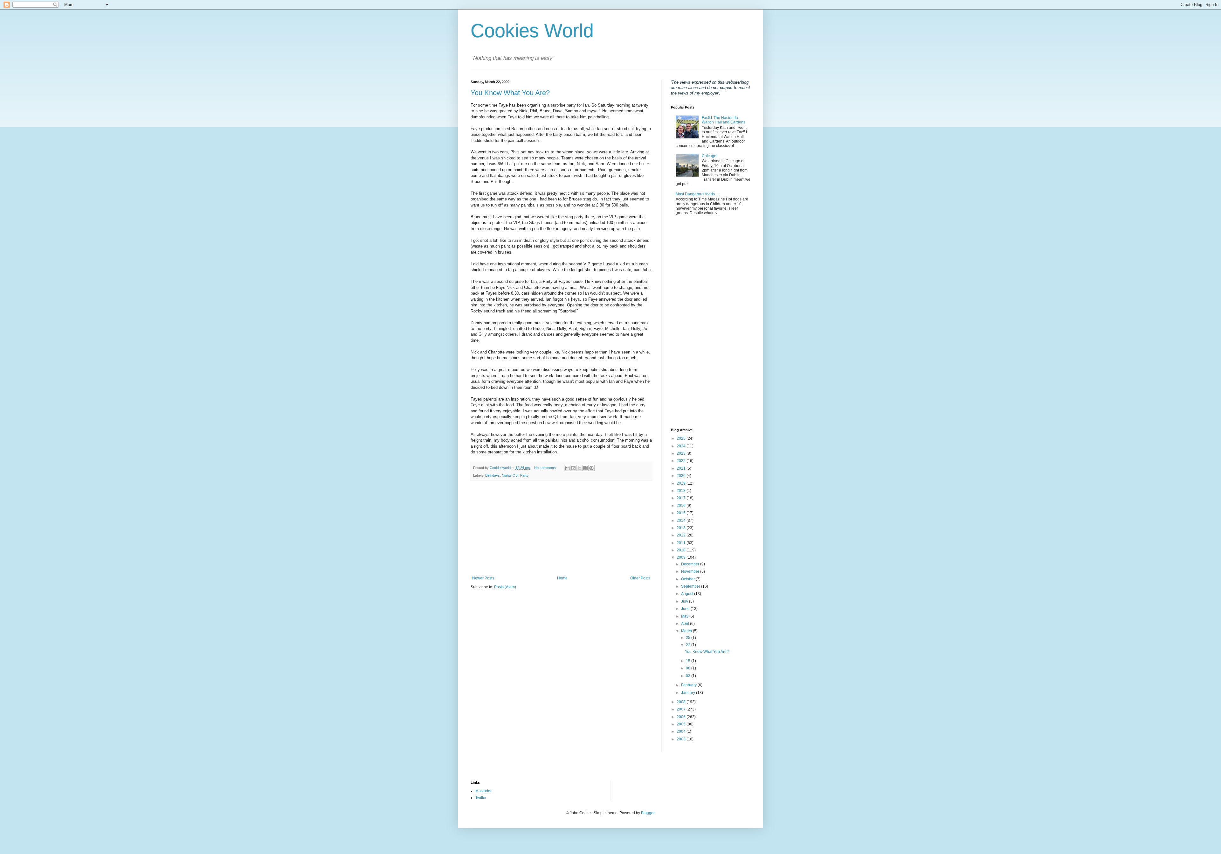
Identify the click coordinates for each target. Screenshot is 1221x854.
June (686, 608)
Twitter (480, 797)
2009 (681, 557)
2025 (681, 438)
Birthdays (492, 475)
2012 (681, 535)
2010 (681, 550)
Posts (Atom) (505, 587)
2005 (681, 724)
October (688, 579)
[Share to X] (579, 468)
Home (562, 578)
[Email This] (567, 468)
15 (688, 661)
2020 (681, 475)
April (685, 623)
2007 (681, 709)
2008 (681, 702)
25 (688, 637)
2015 (681, 513)
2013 (681, 528)
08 (688, 668)
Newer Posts (483, 578)
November (690, 571)
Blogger (647, 813)
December (690, 564)
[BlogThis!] (573, 468)
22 (688, 645)
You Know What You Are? (510, 93)
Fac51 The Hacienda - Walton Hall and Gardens (723, 120)
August (687, 594)
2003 (681, 739)
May (685, 616)
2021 (681, 468)
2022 (681, 460)
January (688, 692)
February (689, 685)
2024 (681, 446)
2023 (681, 453)
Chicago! (709, 156)
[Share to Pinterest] (591, 468)
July (685, 601)
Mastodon (484, 791)
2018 (681, 490)
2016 (681, 505)
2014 (681, 520)
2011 (681, 543)
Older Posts (640, 578)
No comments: (546, 468)
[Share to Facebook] (585, 468)
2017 (681, 498)
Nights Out (510, 475)
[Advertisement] (561, 528)
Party (524, 475)
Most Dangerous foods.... (697, 194)
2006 (681, 717)
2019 (681, 483)
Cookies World (532, 30)
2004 (681, 731)
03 (688, 676)
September (691, 586)
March (687, 631)
